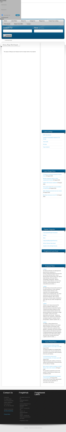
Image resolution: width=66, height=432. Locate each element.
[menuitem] (10, 3)
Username (4, 4)
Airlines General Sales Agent (49, 243)
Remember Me (7, 15)
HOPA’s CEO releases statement (50, 182)
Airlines (44, 235)
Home (5, 21)
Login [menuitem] (1, 1)
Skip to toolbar (3, 0)
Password (3, 9)
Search (8, 35)
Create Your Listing (53, 21)
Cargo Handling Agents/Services (50, 240)
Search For (7, 28)
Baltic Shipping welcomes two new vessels (52, 191)
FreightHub (26, 427)
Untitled (44, 269)
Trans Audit (45, 141)
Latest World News (51, 342)
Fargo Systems (46, 147)
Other (44, 238)
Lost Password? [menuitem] (4, 17)
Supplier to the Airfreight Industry (50, 246)
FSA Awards (7, 24)
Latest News (14, 21)
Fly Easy (45, 144)
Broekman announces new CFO (50, 195)
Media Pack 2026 (18, 24)
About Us (23, 21)
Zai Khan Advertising (8, 410)
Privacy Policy (7, 414)
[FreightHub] (3, 40)
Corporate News (50, 266)
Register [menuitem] (2, 19)
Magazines (42, 21)
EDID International (47, 135)
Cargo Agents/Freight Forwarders (50, 232)
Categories (32, 21)
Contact (29, 24)
